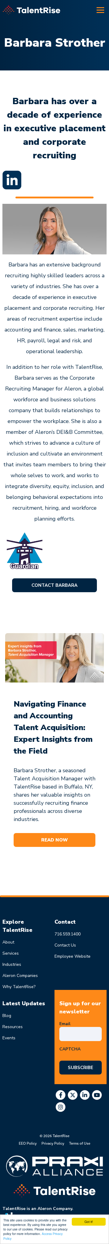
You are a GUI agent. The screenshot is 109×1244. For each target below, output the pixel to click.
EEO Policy (28, 1143)
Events (8, 1038)
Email (66, 1024)
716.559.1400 (67, 934)
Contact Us (65, 945)
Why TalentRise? (18, 987)
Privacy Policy (52, 1143)
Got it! (88, 1221)
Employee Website (72, 956)
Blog (6, 1016)
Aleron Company (55, 1208)
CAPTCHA (70, 1049)
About (8, 942)
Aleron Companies (20, 975)
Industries (11, 964)
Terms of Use (79, 1143)
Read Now (54, 840)
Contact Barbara (54, 585)
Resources (12, 1027)
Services (10, 953)
